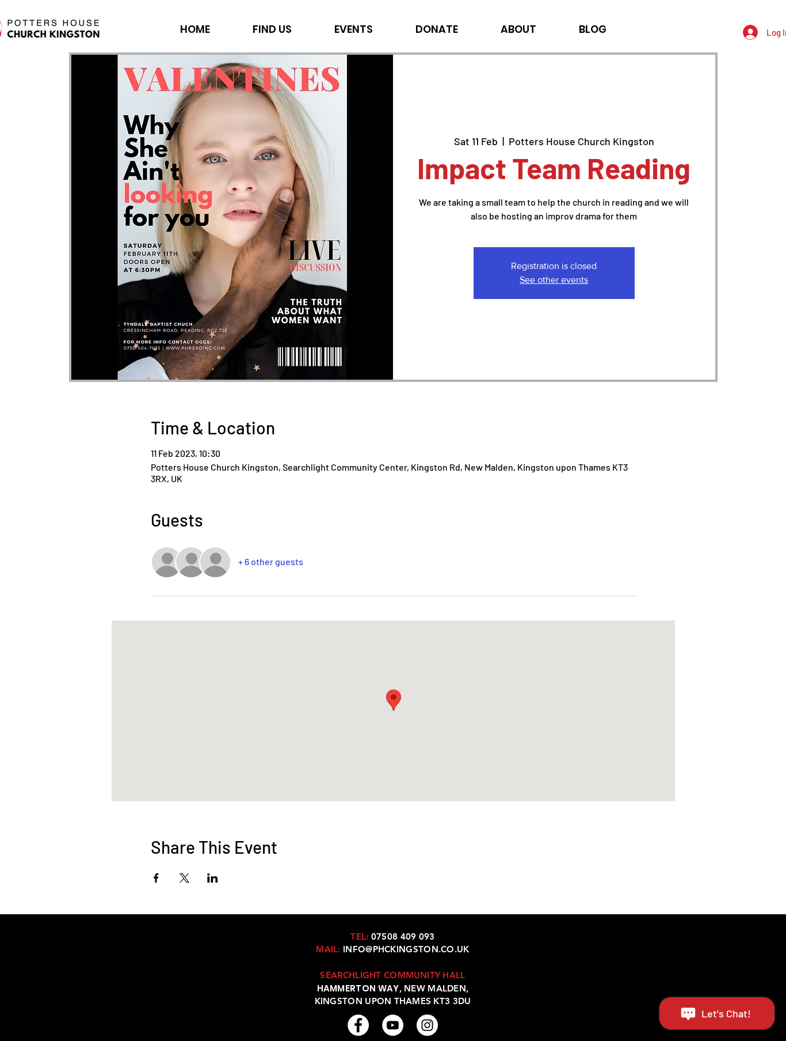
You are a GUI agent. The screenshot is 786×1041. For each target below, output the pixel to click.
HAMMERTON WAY (358, 988)
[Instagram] (427, 1025)
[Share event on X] (184, 878)
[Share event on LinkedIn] (212, 878)
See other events (554, 280)
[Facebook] (358, 1025)
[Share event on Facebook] (156, 878)
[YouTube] (392, 1025)
